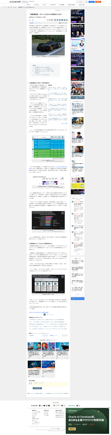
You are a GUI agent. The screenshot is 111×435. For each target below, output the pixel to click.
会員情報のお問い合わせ (60, 415)
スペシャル (36, 4)
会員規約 (33, 417)
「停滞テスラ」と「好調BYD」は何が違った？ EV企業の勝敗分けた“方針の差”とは (57, 105)
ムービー (44, 4)
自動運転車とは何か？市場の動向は (42, 67)
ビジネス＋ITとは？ (25, 2)
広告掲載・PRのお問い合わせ (77, 298)
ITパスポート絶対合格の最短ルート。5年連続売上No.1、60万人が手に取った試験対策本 (49, 393)
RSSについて (34, 420)
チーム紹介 (46, 412)
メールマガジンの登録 (36, 412)
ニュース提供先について (36, 422)
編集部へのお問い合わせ (60, 412)
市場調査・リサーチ (53, 335)
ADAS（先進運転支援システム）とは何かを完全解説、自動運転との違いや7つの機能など (58, 120)
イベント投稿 (46, 415)
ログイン (91, 1)
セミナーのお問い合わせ (60, 413)
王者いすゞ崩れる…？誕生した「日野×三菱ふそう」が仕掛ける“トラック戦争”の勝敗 (57, 89)
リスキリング (53, 4)
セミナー (28, 4)
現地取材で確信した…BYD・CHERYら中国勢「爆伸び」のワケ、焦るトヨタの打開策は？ (57, 100)
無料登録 (98, 1)
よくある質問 (34, 413)
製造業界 (31, 23)
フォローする (45, 335)
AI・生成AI (62, 4)
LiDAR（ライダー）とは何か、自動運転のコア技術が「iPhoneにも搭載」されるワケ (57, 114)
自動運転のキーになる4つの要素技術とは (44, 69)
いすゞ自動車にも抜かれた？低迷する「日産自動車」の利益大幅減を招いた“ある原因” (57, 110)
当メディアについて (35, 423)
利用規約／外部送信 (35, 418)
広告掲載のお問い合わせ (60, 417)
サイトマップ (34, 415)
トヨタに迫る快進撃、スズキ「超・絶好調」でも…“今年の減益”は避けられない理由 (57, 94)
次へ (50, 314)
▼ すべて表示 (65, 123)
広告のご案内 (46, 413)
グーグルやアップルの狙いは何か (42, 74)
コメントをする (37, 388)
